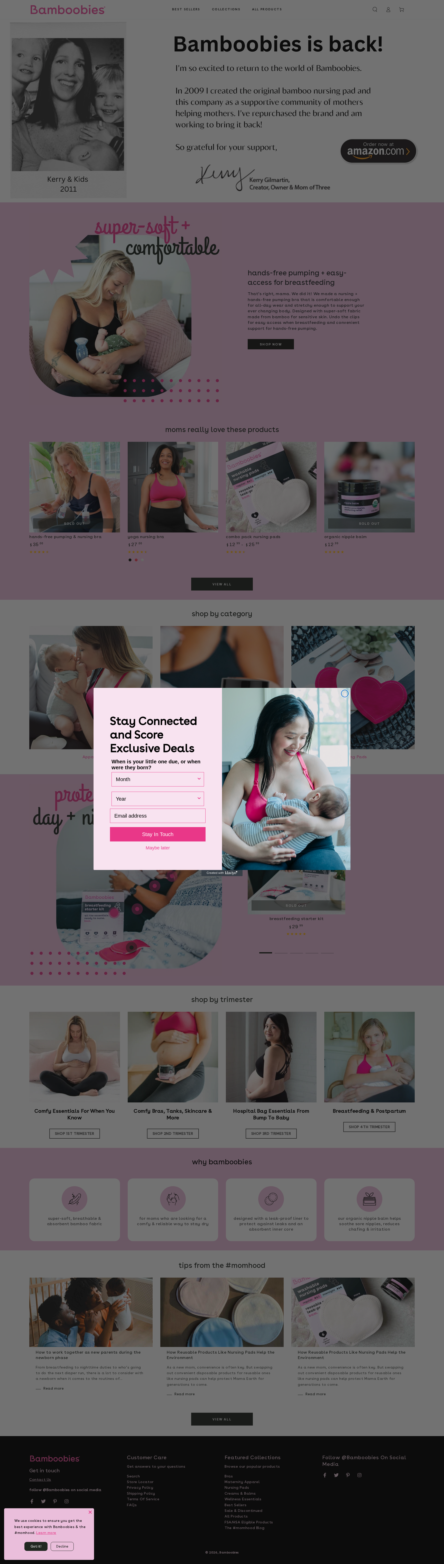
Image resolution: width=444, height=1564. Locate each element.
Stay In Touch (157, 834)
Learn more (46, 1533)
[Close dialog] (344, 693)
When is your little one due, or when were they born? (156, 764)
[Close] (90, 1512)
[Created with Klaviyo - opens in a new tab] (222, 873)
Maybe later (158, 848)
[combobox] (156, 779)
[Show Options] (199, 779)
